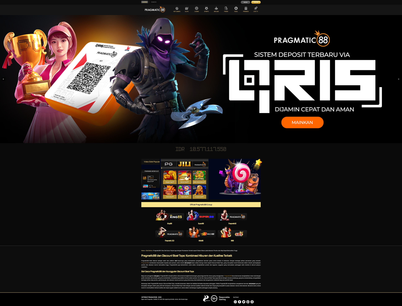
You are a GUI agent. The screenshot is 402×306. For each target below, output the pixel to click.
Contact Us (153, 2)
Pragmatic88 (145, 263)
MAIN (169, 177)
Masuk (245, 2)
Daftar (256, 2)
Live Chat (144, 2)
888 (232, 241)
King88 (169, 223)
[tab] (169, 164)
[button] (3, 79)
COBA (169, 173)
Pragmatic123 (169, 241)
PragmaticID (232, 223)
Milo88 (201, 241)
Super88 (201, 223)
